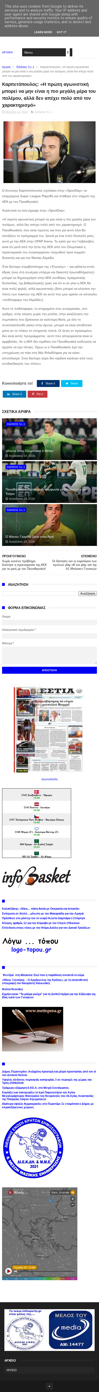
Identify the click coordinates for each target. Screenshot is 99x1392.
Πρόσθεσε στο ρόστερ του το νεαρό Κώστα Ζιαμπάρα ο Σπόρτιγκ (43, 918)
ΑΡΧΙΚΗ (7, 52)
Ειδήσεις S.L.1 (25, 67)
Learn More (43, 32)
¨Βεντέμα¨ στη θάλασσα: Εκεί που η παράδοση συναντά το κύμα (43, 975)
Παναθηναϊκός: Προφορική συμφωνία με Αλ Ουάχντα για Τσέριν (46, 491)
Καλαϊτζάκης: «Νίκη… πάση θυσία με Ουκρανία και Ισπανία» (41, 908)
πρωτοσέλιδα (49, 779)
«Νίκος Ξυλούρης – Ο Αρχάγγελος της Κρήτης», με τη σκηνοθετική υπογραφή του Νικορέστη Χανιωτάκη (45, 981)
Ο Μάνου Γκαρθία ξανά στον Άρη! (30, 536)
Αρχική (6, 67)
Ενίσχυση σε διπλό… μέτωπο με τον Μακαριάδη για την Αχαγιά (43, 913)
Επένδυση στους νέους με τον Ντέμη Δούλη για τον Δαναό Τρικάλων (46, 927)
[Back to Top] (49, 1386)
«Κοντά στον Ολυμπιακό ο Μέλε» (30, 451)
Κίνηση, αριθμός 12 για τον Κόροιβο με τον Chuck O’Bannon (40, 923)
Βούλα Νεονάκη (12, 989)
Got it (62, 32)
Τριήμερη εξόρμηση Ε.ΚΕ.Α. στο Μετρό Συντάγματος (35, 1087)
